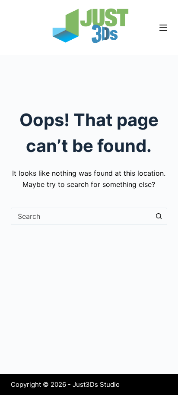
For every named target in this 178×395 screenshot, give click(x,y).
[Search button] (158, 216)
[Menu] (163, 28)
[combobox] (81, 216)
